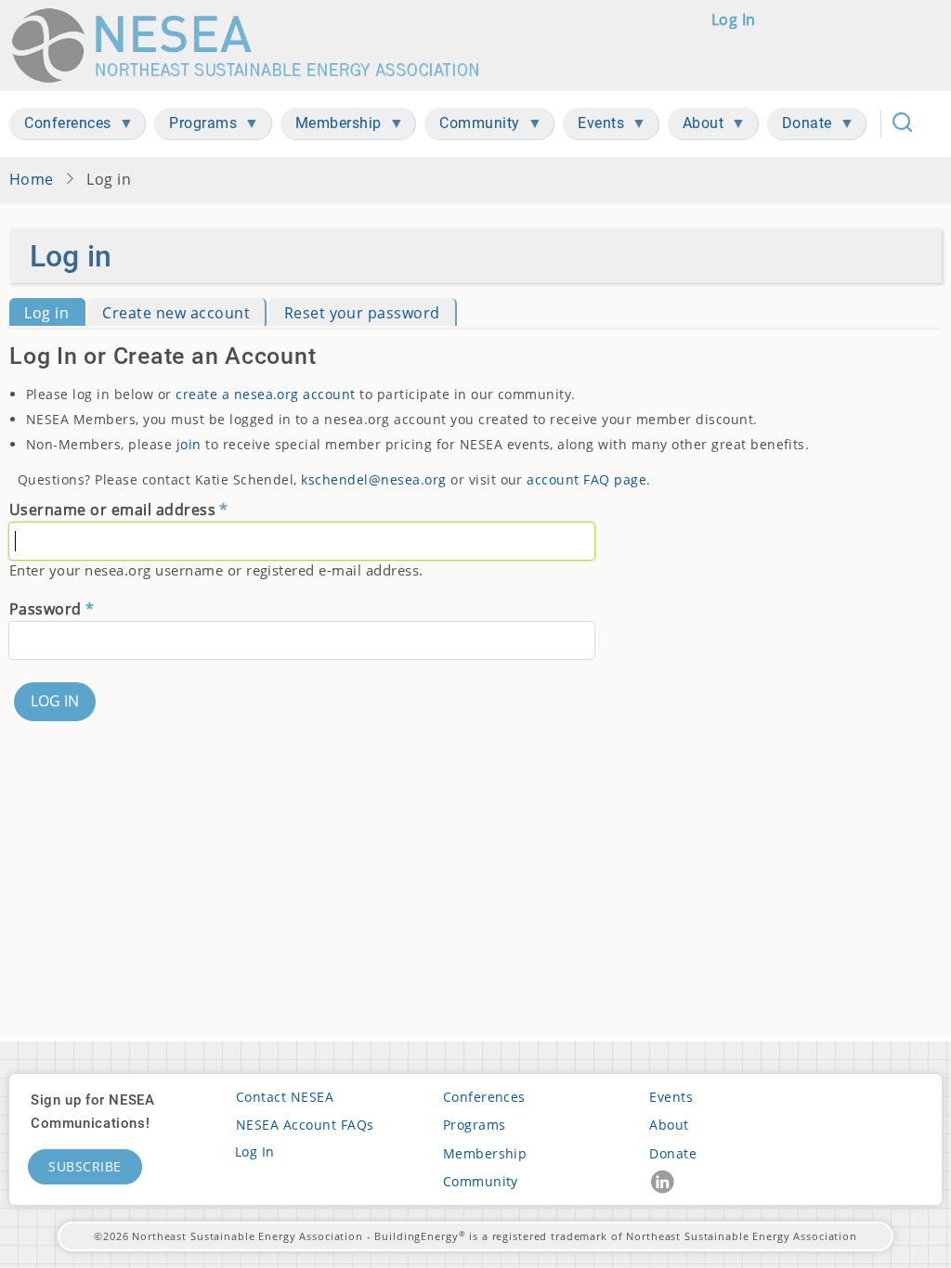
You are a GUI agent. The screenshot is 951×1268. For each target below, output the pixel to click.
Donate (673, 1153)
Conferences (484, 1097)
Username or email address (112, 509)
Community (480, 1181)
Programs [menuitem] (195, 126)
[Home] (254, 45)
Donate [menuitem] (799, 126)
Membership (485, 1153)
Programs (474, 1124)
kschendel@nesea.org (373, 479)
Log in (733, 19)
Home (31, 179)
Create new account (176, 313)
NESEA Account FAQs (305, 1124)
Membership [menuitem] (331, 126)
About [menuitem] (696, 126)
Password (45, 609)
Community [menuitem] (472, 126)
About (668, 1124)
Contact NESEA (284, 1097)
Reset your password (362, 313)
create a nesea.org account (266, 394)
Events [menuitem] (593, 126)
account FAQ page (586, 479)
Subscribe (85, 1166)
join (189, 444)
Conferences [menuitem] (60, 126)
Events (671, 1097)
